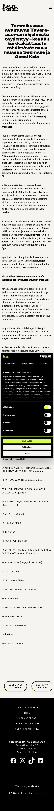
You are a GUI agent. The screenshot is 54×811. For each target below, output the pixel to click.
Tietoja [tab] (44, 363)
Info (27, 713)
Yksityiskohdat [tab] (27, 363)
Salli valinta (27, 447)
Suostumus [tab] (10, 363)
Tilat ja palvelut (26, 707)
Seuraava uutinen (42, 686)
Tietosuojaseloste (27, 786)
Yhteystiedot (27, 718)
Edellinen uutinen (16, 686)
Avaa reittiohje (27, 752)
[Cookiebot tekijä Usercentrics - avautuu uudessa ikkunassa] (40, 356)
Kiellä (27, 453)
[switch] (47, 415)
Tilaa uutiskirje (27, 723)
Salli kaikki (27, 441)
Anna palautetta (27, 729)
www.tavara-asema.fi (12, 643)
